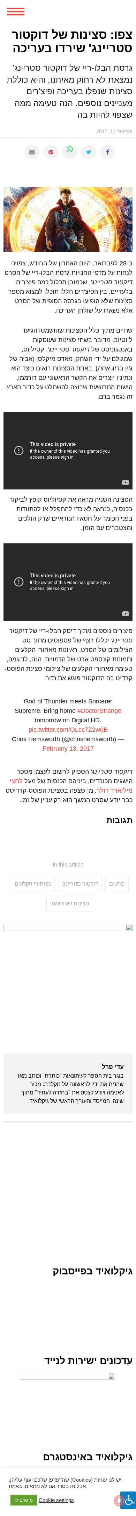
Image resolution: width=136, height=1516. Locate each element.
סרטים (117, 884)
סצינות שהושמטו (69, 903)
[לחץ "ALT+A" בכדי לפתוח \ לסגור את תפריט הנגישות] (128, 1500)
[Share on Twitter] (88, 152)
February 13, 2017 (68, 748)
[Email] (32, 152)
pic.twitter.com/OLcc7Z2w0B (68, 729)
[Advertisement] (68, 1197)
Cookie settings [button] (56, 1500)
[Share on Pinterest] (51, 152)
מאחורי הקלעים (33, 884)
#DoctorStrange (99, 710)
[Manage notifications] (119, 1500)
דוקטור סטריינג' (80, 884)
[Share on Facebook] (107, 152)
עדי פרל (113, 1066)
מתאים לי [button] (24, 1500)
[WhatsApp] (69, 152)
